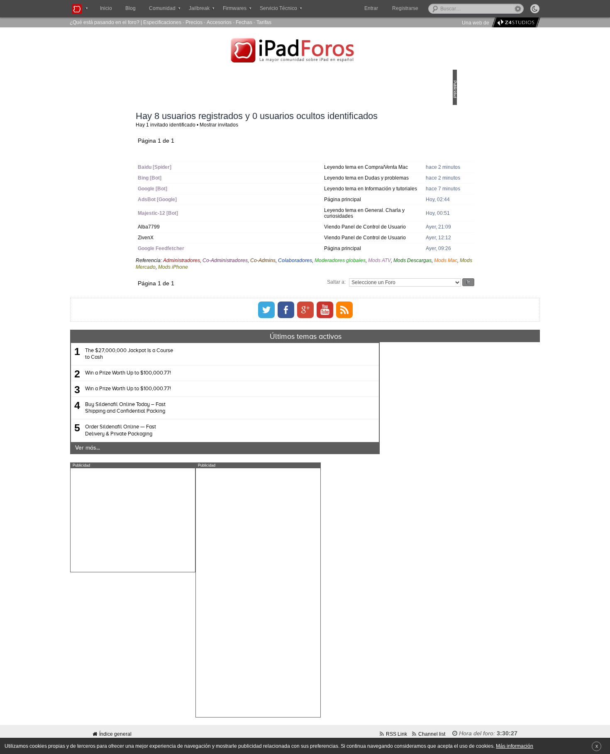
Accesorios (219, 22)
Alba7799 (206, 257)
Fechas (244, 22)
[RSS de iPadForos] (344, 349)
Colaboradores (353, 300)
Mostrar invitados (276, 135)
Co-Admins (320, 300)
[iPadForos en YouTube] (325, 349)
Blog (130, 8)
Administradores (239, 300)
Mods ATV (226, 306)
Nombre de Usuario (219, 164)
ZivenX (203, 274)
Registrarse (432, 8)
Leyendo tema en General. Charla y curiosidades (344, 241)
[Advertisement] (213, 560)
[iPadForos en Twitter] (266, 349)
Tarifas (263, 22)
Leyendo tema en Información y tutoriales (340, 213)
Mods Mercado (324, 306)
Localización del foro (342, 164)
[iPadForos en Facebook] (286, 349)
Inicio (106, 8)
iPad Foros (305, 51)
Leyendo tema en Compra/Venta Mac (335, 180)
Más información (514, 746)
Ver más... (167, 488)
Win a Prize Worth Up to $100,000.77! (208, 413)
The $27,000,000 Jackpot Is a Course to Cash (209, 394)
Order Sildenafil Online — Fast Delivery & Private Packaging (200, 470)
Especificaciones (162, 22)
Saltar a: (278, 321)
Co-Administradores (282, 300)
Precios (194, 22)
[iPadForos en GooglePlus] (305, 349)
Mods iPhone (358, 306)
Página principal (332, 227)
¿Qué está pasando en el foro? (104, 22)
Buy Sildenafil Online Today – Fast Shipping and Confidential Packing (205, 448)
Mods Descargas (260, 306)
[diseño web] (514, 22)
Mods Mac (293, 306)
